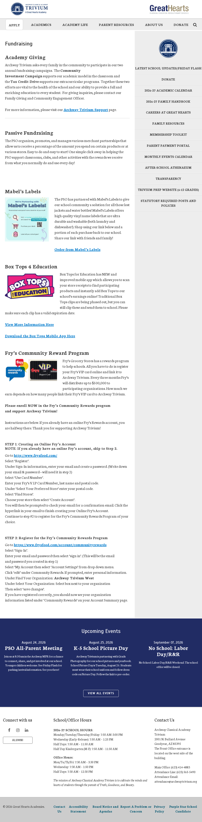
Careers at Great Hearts (168, 112)
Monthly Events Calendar (168, 156)
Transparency (168, 178)
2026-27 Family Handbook (168, 101)
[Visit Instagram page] (18, 730)
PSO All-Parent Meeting (34, 647)
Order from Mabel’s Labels (77, 249)
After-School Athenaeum (168, 167)
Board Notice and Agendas (106, 808)
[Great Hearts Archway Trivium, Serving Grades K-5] (37, 9)
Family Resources (168, 123)
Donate (181, 24)
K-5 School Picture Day (101, 647)
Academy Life (75, 24)
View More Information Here (29, 324)
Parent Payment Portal (168, 145)
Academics (41, 24)
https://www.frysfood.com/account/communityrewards (60, 544)
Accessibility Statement (78, 808)
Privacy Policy (159, 808)
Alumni (17, 740)
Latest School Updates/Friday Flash (168, 68)
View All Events (101, 693)
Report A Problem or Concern (135, 808)
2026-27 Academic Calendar (168, 90)
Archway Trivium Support (86, 109)
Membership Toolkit (168, 134)
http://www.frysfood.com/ (35, 455)
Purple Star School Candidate (183, 808)
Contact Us (59, 808)
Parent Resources (116, 24)
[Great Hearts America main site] (169, 9)
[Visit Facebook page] (9, 730)
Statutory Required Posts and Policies (168, 203)
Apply (14, 25)
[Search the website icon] (195, 24)
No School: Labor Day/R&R (168, 650)
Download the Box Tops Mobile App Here (40, 335)
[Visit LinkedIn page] (26, 730)
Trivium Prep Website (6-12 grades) (168, 190)
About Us (154, 24)
